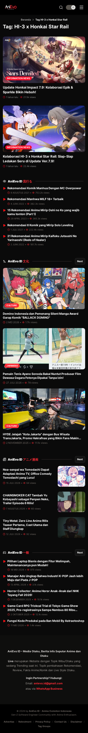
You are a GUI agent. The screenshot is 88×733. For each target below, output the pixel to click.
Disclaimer (76, 721)
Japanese (12, 365)
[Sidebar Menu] (81, 7)
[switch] (71, 7)
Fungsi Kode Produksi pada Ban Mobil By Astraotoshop (45, 620)
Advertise (9, 721)
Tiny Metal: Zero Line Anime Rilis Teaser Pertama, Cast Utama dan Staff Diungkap (25, 524)
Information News (18, 78)
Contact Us (60, 721)
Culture (12, 305)
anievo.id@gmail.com (48, 683)
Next (80, 261)
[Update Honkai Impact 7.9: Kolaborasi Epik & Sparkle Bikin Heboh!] (44, 60)
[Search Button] (61, 7)
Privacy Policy (42, 721)
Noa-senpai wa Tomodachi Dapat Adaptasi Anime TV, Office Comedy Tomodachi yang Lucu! (27, 473)
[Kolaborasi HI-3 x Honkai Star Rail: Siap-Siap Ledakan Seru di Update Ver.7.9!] (44, 129)
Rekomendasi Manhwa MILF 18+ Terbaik (35, 199)
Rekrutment (24, 721)
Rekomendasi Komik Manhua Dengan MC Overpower (44, 188)
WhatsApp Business (49, 688)
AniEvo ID (20, 181)
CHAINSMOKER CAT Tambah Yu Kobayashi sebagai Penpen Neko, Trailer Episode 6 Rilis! (26, 499)
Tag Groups (44, 726)
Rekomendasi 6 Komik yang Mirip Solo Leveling (40, 225)
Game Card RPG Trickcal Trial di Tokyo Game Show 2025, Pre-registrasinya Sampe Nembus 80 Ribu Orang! (42, 609)
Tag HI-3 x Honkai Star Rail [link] (51, 19)
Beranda (26, 19)
